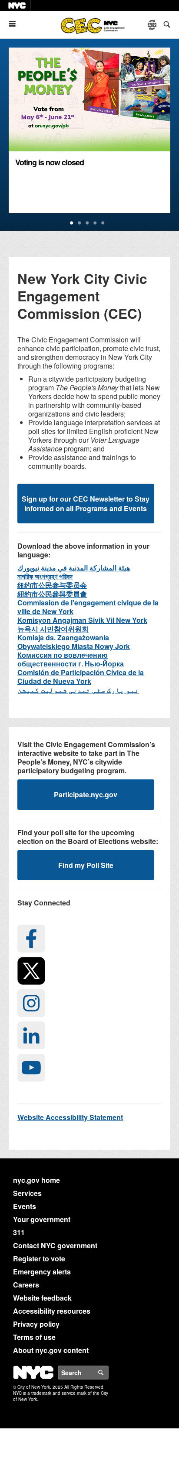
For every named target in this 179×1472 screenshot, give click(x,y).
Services (27, 1193)
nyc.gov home (36, 1180)
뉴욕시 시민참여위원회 (53, 629)
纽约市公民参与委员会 (52, 585)
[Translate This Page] (153, 25)
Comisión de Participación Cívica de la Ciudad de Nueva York (80, 676)
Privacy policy (36, 1324)
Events (24, 1206)
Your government (41, 1219)
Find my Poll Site (85, 865)
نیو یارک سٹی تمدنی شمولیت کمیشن (78, 690)
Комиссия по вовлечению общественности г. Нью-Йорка (70, 659)
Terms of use (34, 1337)
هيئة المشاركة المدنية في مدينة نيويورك (73, 568)
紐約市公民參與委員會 (52, 594)
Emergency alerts (42, 1272)
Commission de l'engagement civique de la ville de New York (88, 607)
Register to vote (39, 1258)
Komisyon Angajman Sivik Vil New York (82, 620)
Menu (16, 24)
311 (19, 1232)
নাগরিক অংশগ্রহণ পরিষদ (45, 576)
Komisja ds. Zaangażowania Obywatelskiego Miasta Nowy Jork (73, 641)
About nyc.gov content (51, 1350)
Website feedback (42, 1298)
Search (108, 1372)
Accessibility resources (51, 1311)
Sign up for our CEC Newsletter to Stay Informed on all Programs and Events (85, 503)
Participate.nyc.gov (85, 794)
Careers (26, 1285)
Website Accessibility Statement (70, 1117)
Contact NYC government (55, 1245)
